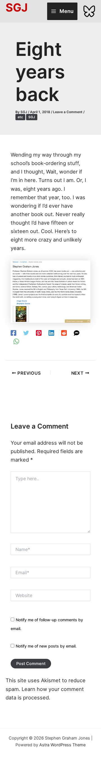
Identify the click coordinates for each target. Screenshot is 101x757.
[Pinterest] (39, 332)
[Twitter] (26, 332)
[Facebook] (13, 332)
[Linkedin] (51, 332)
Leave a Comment (67, 112)
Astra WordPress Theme (62, 744)
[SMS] (76, 332)
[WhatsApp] (16, 341)
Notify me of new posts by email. (46, 646)
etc (20, 117)
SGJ (31, 117)
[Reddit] (64, 332)
